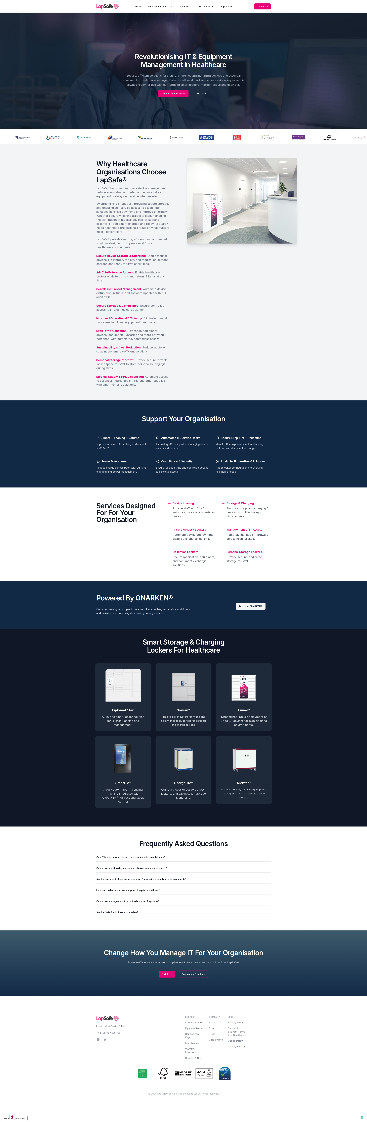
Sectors (184, 6)
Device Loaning (183, 503)
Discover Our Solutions (173, 93)
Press (212, 1034)
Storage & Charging (240, 503)
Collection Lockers (185, 552)
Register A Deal (193, 1058)
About (137, 6)
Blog (211, 1028)
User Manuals (193, 1043)
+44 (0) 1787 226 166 (108, 1032)
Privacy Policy (235, 1022)
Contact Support (194, 1022)
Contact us (262, 6)
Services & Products (159, 6)
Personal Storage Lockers (244, 552)
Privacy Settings (236, 1046)
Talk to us (167, 974)
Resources (204, 6)
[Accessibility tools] (12, 1117)
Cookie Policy (235, 1040)
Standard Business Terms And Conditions (236, 1032)
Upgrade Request (194, 1028)
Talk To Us (200, 93)
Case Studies (216, 1039)
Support (224, 6)
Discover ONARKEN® (250, 606)
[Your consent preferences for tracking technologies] (362, 1117)
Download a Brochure (193, 974)
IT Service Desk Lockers (189, 529)
